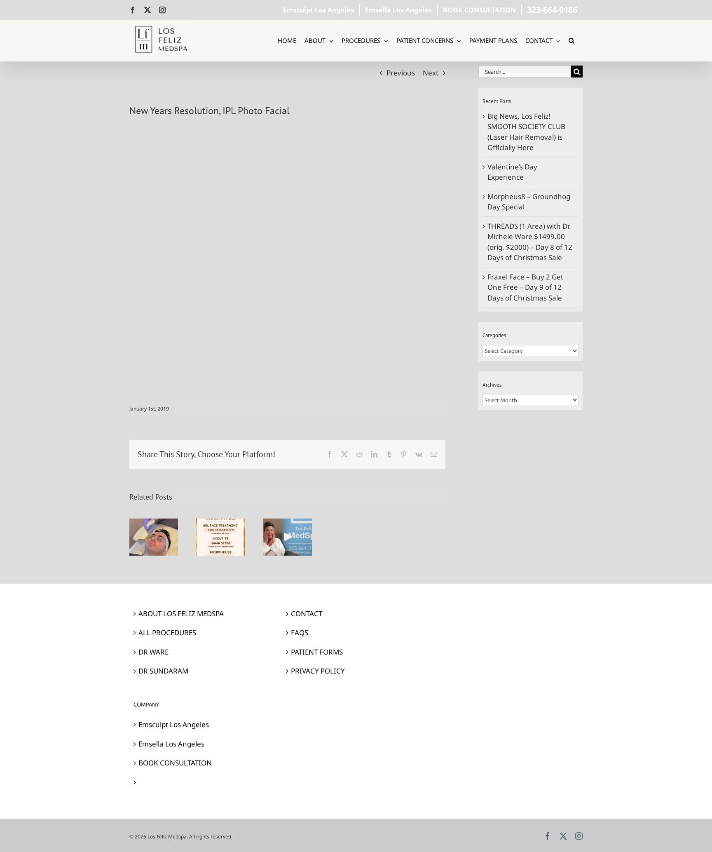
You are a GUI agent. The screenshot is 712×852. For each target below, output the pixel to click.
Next (430, 72)
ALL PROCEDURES (167, 632)
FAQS (299, 632)
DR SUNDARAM (163, 671)
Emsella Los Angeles (171, 744)
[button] (571, 40)
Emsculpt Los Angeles (173, 724)
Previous (400, 72)
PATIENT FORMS (317, 652)
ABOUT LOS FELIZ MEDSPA (181, 613)
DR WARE (153, 652)
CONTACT (306, 613)
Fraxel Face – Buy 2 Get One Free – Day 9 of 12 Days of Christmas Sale (525, 287)
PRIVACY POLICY (318, 671)
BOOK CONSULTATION (175, 763)
